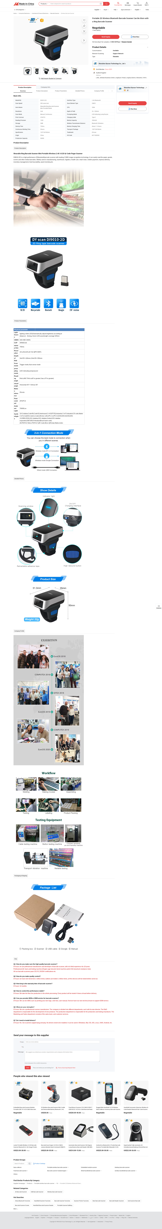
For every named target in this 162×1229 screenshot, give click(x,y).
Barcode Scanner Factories (62, 1201)
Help (115, 10)
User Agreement (91, 1221)
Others (15, 1174)
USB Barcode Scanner (37, 1192)
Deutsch (78, 1217)
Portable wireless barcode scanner (57, 1167)
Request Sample (127, 42)
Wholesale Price (84, 1215)
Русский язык (64, 1217)
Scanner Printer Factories (81, 1201)
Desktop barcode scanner (122, 1167)
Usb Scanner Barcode (134, 1201)
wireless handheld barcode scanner (125, 1171)
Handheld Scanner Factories (42, 1201)
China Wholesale (73, 1215)
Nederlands (84, 1217)
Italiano (72, 1217)
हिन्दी (106, 1217)
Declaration (100, 1221)
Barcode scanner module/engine (56, 1171)
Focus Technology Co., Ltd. (69, 1221)
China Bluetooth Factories (22, 1201)
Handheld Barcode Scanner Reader (43, 1205)
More (15, 1209)
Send (27, 1067)
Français (56, 1217)
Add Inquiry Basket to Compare (51, 78)
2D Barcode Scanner (21, 1192)
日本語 (101, 1217)
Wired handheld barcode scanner (90, 1171)
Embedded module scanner (89, 1167)
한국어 (96, 1217)
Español (43, 1217)
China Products (44, 1215)
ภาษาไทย (111, 1217)
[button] (108, 91)
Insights (128, 1215)
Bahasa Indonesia (133, 1217)
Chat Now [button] (136, 37)
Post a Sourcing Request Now (65, 1068)
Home (15, 13)
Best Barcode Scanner (99, 1201)
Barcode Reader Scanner (116, 1201)
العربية (91, 1217)
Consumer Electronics (24, 13)
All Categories (20, 10)
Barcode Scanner (54, 13)
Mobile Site (121, 1215)
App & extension (125, 10)
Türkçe (117, 1217)
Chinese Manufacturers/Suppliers (58, 1215)
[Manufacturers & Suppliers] (24, 4)
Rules (147, 10)
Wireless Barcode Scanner (67, 13)
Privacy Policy (108, 1221)
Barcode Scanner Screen (22, 1205)
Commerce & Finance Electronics (40, 13)
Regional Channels (103, 1215)
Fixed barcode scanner (20, 1171)
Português (49, 1217)
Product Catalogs (40, 1163)
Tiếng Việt (123, 1217)
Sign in (146, 5)
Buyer (105, 10)
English (37, 1217)
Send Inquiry (106, 37)
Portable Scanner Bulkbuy (64, 1205)
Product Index (113, 1215)
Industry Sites (93, 1215)
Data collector (18, 1167)
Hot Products (35, 1215)
